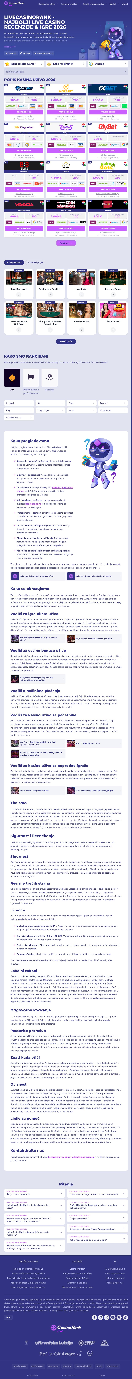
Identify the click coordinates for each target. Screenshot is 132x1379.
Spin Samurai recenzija (66, 232)
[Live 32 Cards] (113, 317)
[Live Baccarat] (19, 284)
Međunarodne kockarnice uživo (76, 1290)
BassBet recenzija (24, 116)
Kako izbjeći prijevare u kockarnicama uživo (28, 1281)
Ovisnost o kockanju (77, 1286)
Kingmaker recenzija (24, 155)
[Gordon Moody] (86, 1346)
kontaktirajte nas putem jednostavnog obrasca (71, 1157)
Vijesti (125, 4)
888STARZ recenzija (24, 193)
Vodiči (113, 4)
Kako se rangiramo (114, 1281)
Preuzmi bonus (24, 112)
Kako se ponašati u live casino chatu (27, 1286)
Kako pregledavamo (114, 1276)
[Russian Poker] (113, 284)
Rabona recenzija (107, 232)
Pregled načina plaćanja (77, 1281)
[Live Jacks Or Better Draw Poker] (50, 317)
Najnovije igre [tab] (37, 262)
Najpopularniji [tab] (15, 262)
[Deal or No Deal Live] (50, 284)
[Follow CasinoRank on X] (105, 1320)
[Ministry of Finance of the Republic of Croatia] (26, 1346)
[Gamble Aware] (60, 1356)
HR (7, 1320)
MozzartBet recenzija (66, 116)
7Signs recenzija (66, 155)
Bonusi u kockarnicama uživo (77, 1276)
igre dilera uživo (33, 503)
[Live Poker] (81, 284)
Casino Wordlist (77, 1272)
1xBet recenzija (107, 116)
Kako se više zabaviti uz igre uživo (27, 1276)
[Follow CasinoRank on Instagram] (99, 1320)
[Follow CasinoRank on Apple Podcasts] (124, 1320)
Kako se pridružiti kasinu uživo (28, 1272)
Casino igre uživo (69, 4)
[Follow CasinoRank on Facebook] (93, 1320)
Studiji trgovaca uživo (93, 4)
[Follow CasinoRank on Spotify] (118, 1320)
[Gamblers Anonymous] (104, 1346)
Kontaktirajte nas (114, 1286)
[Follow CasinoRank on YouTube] (111, 1320)
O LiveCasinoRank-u (114, 1272)
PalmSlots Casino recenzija (107, 193)
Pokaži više (64, 243)
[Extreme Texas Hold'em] (19, 317)
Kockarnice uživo (46, 4)
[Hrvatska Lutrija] (53, 1346)
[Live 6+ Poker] (81, 317)
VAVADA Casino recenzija (24, 232)
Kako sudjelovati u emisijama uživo (28, 1290)
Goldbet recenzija (66, 193)
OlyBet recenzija (108, 155)
